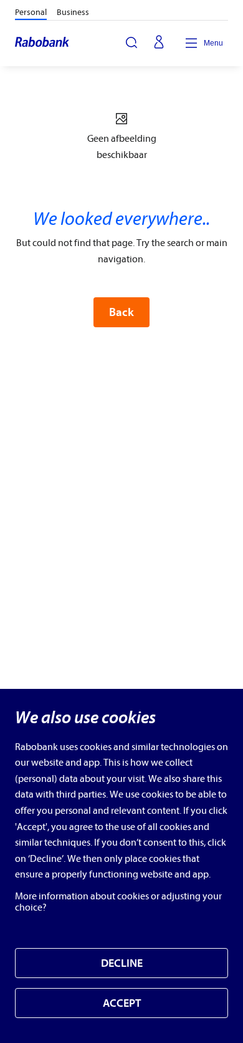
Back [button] (121, 312)
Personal (31, 12)
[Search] (131, 42)
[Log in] (158, 43)
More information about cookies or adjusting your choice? (118, 902)
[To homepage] (42, 43)
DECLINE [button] (122, 963)
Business (73, 12)
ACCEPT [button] (122, 1003)
